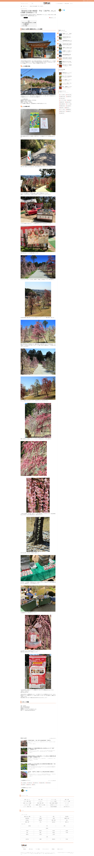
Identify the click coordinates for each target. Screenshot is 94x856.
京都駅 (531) (69, 111)
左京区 (53, 830)
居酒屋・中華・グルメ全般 (40, 804)
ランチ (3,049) (62, 94)
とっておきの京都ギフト (60, 3)
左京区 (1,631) (68, 102)
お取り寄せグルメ (67, 806)
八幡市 (40, 839)
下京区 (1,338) (62, 98)
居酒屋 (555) (69, 109)
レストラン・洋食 (27, 804)
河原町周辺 (27, 818)
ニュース (66, 804)
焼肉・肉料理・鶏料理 (53, 803)
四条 (53, 816)
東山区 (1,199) (62, 111)
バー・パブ (67, 803)
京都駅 (40, 818)
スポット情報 (24, 25)
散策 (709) (29, 784)
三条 (40, 816)
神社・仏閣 (40, 799)
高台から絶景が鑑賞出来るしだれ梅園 (29, 22)
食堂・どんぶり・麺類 (27, 803)
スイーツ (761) (62, 109)
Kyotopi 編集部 (64, 55)
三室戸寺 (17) (36, 782)
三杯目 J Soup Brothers (65, 41)
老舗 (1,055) (62, 102)
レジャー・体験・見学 (27, 806)
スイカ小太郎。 (30, 743)
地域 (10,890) (42, 782)
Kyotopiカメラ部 (64, 52)
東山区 (40, 830)
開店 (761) (67, 107)
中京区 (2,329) (69, 94)
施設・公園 (67, 799)
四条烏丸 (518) (62, 105)
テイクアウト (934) (63, 100)
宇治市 (67, 839)
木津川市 (27, 839)
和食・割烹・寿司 (40, 803)
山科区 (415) (62, 113)
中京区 (40, 834)
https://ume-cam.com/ (24, 692)
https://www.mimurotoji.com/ (30, 710)
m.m (28, 752)
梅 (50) (34, 784)
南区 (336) (61, 107)
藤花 (63, 38)
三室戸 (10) (30, 782)
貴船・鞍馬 (53, 820)
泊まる (40, 806)
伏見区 (53, 832)
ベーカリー (40, 801)
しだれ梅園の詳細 (26, 23)
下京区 (67, 832)
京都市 (47, 828)
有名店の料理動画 (54, 806)
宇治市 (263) (48, 782)
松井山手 (40, 820)
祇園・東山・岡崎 (27, 816)
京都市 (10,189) (62, 96)
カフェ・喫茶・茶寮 (27, 801)
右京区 (27, 830)
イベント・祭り (53, 799)
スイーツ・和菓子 (54, 801)
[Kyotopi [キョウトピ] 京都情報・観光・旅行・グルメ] (47, 3)
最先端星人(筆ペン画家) (65, 62)
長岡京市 (53, 839)
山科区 (67, 830)
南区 (40, 832)
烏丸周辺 (66, 816)
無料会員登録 (67, 3)
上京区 (53, 834)
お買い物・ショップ (53, 804)
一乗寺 (53, 818)
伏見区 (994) (69, 96)
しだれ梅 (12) (24, 782)
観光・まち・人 (27, 799)
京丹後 (29, 825)
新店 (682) (69, 100)
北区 (27, 832)
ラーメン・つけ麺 (67, 801)
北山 (67, 820)
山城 (47, 836)
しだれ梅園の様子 (26, 24)
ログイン (71, 3)
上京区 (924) (69, 105)
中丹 (47, 825)
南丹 (64, 825)
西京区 (27, 834)
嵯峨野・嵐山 (67, 818)
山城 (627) (23, 784)
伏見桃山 (27, 820)
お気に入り (51, 17)
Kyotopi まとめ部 (64, 34)
